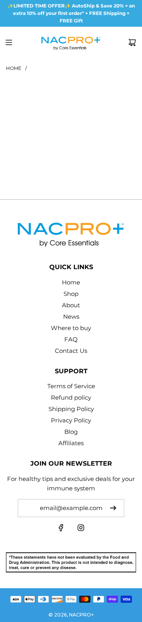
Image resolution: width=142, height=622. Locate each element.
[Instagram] (81, 529)
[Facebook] (61, 529)
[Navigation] (8, 42)
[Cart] (132, 42)
